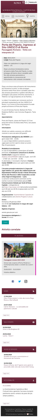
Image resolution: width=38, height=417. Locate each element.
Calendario (19, 16)
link (34, 273)
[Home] (19, 8)
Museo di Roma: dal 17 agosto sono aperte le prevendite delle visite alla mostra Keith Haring (19, 366)
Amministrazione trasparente (23, 411)
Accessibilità (7, 386)
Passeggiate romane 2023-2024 (14, 260)
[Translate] (30, 2)
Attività (9, 40)
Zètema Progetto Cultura (23, 197)
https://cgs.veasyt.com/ (12, 187)
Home (4, 40)
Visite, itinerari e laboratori (27, 40)
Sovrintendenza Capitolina (23, 195)
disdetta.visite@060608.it (10, 157)
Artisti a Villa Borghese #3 (11, 329)
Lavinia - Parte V (8, 336)
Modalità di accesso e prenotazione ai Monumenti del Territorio (16, 357)
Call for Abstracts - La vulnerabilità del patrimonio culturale (16, 307)
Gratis (5, 222)
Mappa (32, 16)
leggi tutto (6, 315)
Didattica (15, 40)
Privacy (31, 414)
